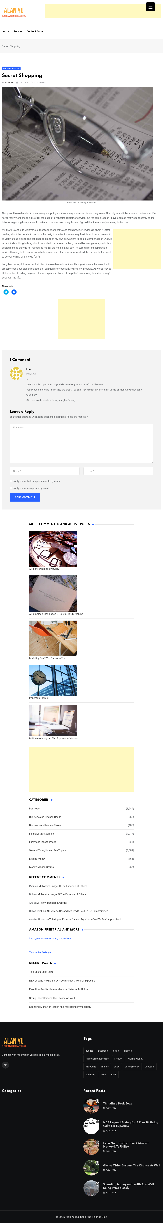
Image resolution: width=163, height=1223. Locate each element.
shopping (149, 1066)
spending (90, 1074)
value (103, 1074)
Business (34, 808)
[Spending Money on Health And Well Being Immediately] (91, 1188)
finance (128, 1050)
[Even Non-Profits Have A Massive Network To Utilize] (91, 1147)
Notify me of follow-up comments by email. (37, 481)
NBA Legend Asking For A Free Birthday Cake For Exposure (62, 980)
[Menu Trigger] (150, 6)
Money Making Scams (41, 867)
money (105, 1066)
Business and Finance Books (45, 817)
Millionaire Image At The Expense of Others (63, 886)
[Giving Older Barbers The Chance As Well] (91, 1167)
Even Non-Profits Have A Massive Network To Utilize (58, 989)
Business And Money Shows (45, 825)
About (7, 31)
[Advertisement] (103, 11)
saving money (132, 1066)
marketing (91, 1066)
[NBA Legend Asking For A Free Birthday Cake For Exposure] (91, 1126)
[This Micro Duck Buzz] (91, 1106)
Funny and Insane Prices (42, 841)
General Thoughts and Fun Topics (47, 850)
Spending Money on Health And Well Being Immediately (60, 1006)
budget (89, 1050)
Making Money (37, 858)
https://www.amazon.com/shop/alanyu (50, 938)
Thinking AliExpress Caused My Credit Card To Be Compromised (72, 911)
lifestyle (118, 1058)
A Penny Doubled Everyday (52, 902)
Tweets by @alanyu (40, 952)
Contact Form (34, 31)
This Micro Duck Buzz (41, 971)
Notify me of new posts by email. (31, 488)
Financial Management (41, 833)
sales (117, 1066)
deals (116, 1050)
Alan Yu (9, 83)
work (113, 1074)
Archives (18, 31)
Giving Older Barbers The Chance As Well (52, 998)
